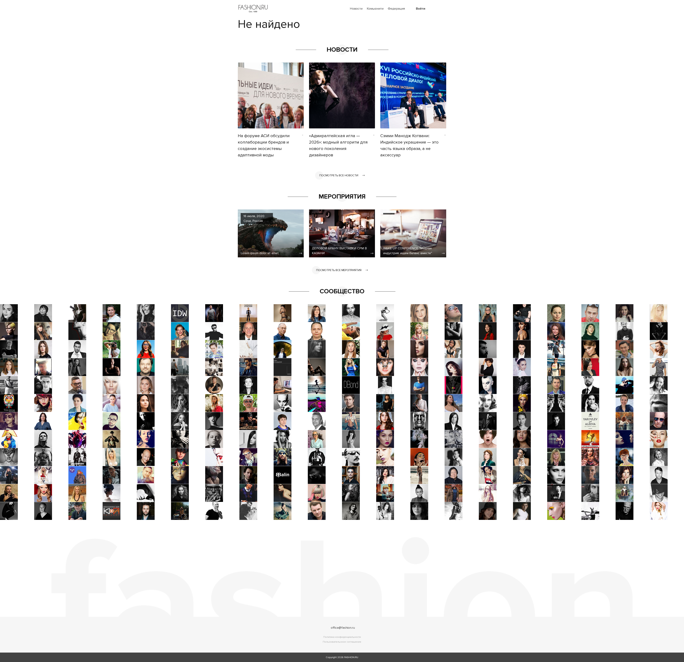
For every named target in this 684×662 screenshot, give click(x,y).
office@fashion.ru (343, 628)
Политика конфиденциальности (342, 636)
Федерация (396, 9)
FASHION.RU (351, 657)
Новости (356, 9)
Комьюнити (375, 9)
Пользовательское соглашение (342, 641)
